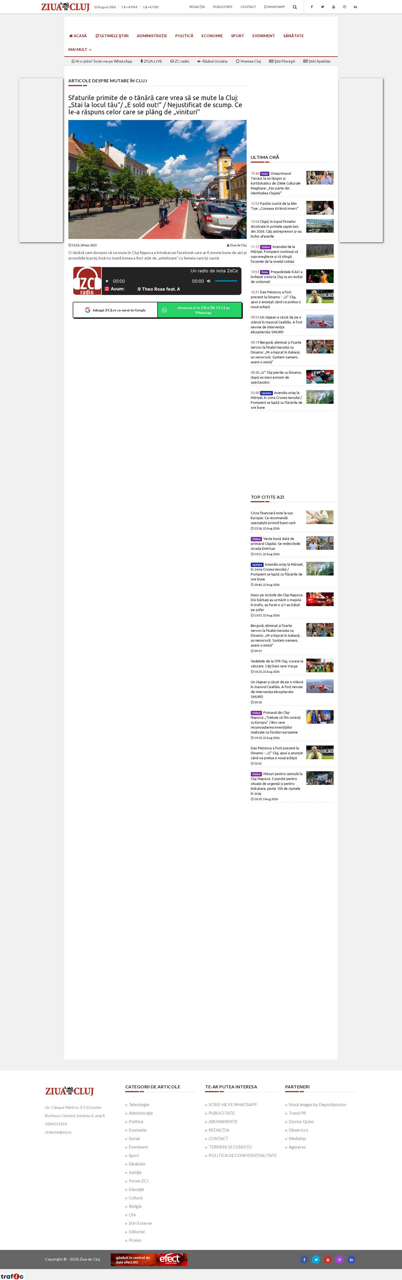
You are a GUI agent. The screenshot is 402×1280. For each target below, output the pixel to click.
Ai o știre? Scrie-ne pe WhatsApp (103, 61)
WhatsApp (276, 7)
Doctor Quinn (301, 1121)
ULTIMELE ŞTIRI (114, 35)
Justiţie (135, 1172)
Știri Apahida (319, 61)
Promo (135, 1240)
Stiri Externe (140, 1223)
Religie (135, 1206)
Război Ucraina (215, 61)
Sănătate (293, 35)
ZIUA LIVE (152, 61)
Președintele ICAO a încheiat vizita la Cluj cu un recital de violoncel (277, 277)
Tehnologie (139, 1104)
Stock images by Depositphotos (317, 1104)
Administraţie (152, 35)
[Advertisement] (292, 116)
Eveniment (263, 35)
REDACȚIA (219, 1129)
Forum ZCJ (138, 1180)
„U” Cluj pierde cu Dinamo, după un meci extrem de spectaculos (276, 377)
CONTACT (218, 1138)
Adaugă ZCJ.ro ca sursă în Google (119, 309)
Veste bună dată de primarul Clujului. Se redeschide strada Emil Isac (275, 543)
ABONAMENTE (223, 1121)
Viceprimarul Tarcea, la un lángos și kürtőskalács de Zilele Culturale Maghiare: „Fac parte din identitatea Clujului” (276, 183)
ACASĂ (80, 35)
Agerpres (297, 1146)
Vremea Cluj (250, 61)
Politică (184, 35)
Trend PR (297, 1112)
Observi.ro (298, 1129)
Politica (136, 1121)
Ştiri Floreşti (284, 61)
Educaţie (136, 1189)
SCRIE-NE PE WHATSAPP (233, 1104)
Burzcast (196, 1271)
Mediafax (297, 1138)
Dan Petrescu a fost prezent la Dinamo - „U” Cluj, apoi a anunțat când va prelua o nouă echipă (277, 753)
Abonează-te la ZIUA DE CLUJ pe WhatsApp (203, 310)
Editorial (137, 1231)
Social (134, 1138)
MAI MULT (78, 49)
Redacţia (197, 7)
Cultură (135, 1197)
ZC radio (181, 61)
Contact (248, 7)
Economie (212, 35)
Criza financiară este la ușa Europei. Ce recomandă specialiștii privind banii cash (273, 518)
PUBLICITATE (222, 1112)
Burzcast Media (220, 1271)
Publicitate (222, 7)
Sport (237, 35)
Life (132, 1214)
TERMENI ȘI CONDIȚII (230, 1146)
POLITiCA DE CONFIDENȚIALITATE (243, 1155)
